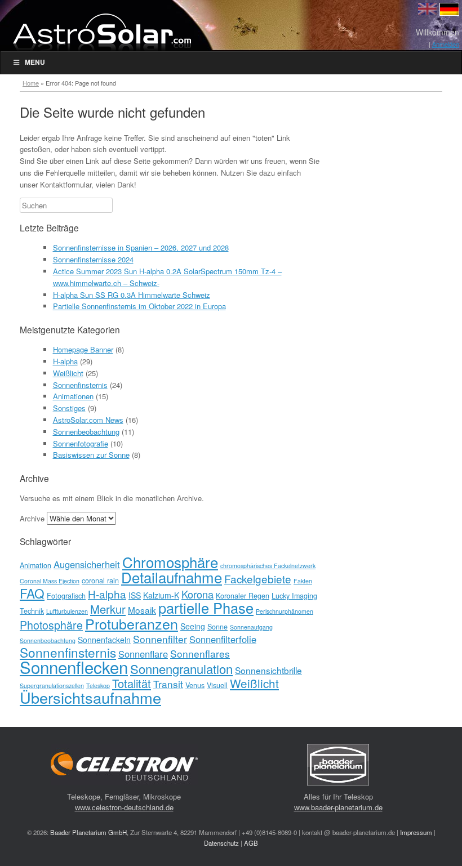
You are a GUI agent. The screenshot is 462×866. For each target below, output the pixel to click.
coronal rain (100, 580)
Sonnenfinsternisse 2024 (93, 259)
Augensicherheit (87, 564)
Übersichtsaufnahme (90, 697)
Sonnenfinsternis (80, 385)
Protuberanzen (131, 623)
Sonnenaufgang (251, 627)
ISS (134, 595)
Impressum (416, 832)
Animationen (73, 396)
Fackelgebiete (257, 578)
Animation (35, 565)
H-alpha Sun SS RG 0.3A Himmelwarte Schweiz (131, 294)
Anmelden (445, 43)
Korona (197, 594)
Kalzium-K (161, 595)
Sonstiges (69, 408)
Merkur (108, 609)
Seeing (192, 626)
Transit (168, 684)
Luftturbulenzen (67, 611)
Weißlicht (68, 373)
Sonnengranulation (181, 668)
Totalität (131, 683)
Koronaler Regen (242, 596)
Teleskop (98, 685)
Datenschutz (221, 842)
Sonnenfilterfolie (222, 639)
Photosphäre (51, 625)
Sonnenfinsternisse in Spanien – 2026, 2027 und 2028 (141, 247)
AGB (251, 842)
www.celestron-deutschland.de (124, 807)
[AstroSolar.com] (101, 32)
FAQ (32, 593)
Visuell (217, 685)
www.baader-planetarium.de (338, 807)
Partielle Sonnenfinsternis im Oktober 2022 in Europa (139, 306)
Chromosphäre (170, 561)
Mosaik (142, 610)
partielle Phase (206, 607)
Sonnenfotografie (80, 443)
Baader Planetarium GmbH (88, 832)
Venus (195, 685)
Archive (32, 518)
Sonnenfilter (160, 639)
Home (31, 82)
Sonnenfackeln (104, 639)
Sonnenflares (200, 653)
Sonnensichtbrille (268, 670)
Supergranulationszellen (52, 685)
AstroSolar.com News (88, 419)
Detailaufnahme (171, 576)
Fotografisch (66, 596)
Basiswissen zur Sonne (91, 454)
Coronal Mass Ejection (49, 581)
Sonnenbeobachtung (86, 431)
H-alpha (65, 361)
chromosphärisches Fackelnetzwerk (268, 565)
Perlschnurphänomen (284, 611)
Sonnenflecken (74, 666)
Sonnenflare (143, 653)
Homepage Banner (83, 349)
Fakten (303, 581)
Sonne (217, 627)
